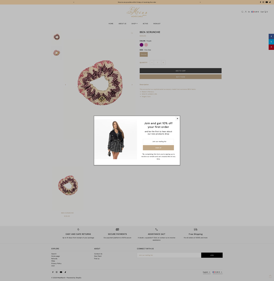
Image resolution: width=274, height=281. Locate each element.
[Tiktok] (270, 2)
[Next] (200, 2)
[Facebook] (260, 2)
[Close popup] (177, 118)
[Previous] (74, 2)
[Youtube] (267, 2)
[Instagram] (263, 2)
